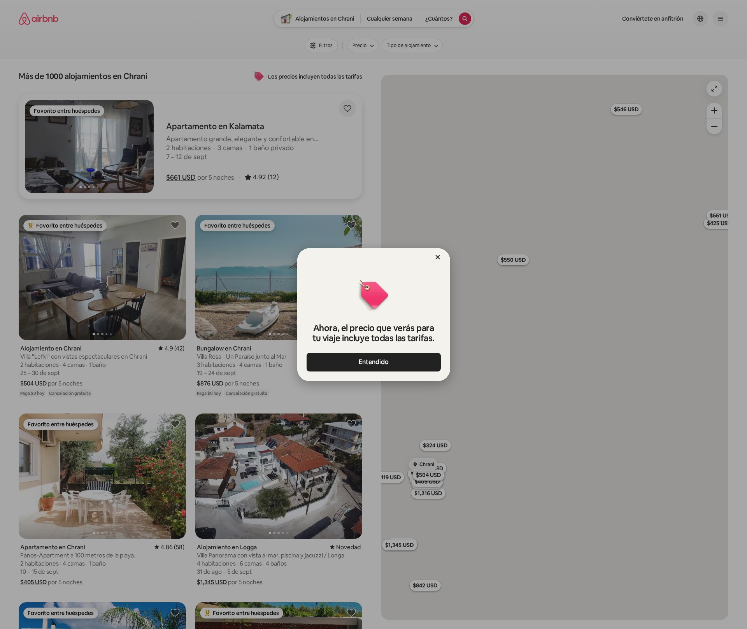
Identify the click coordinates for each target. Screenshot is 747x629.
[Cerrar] (438, 257)
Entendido (374, 362)
